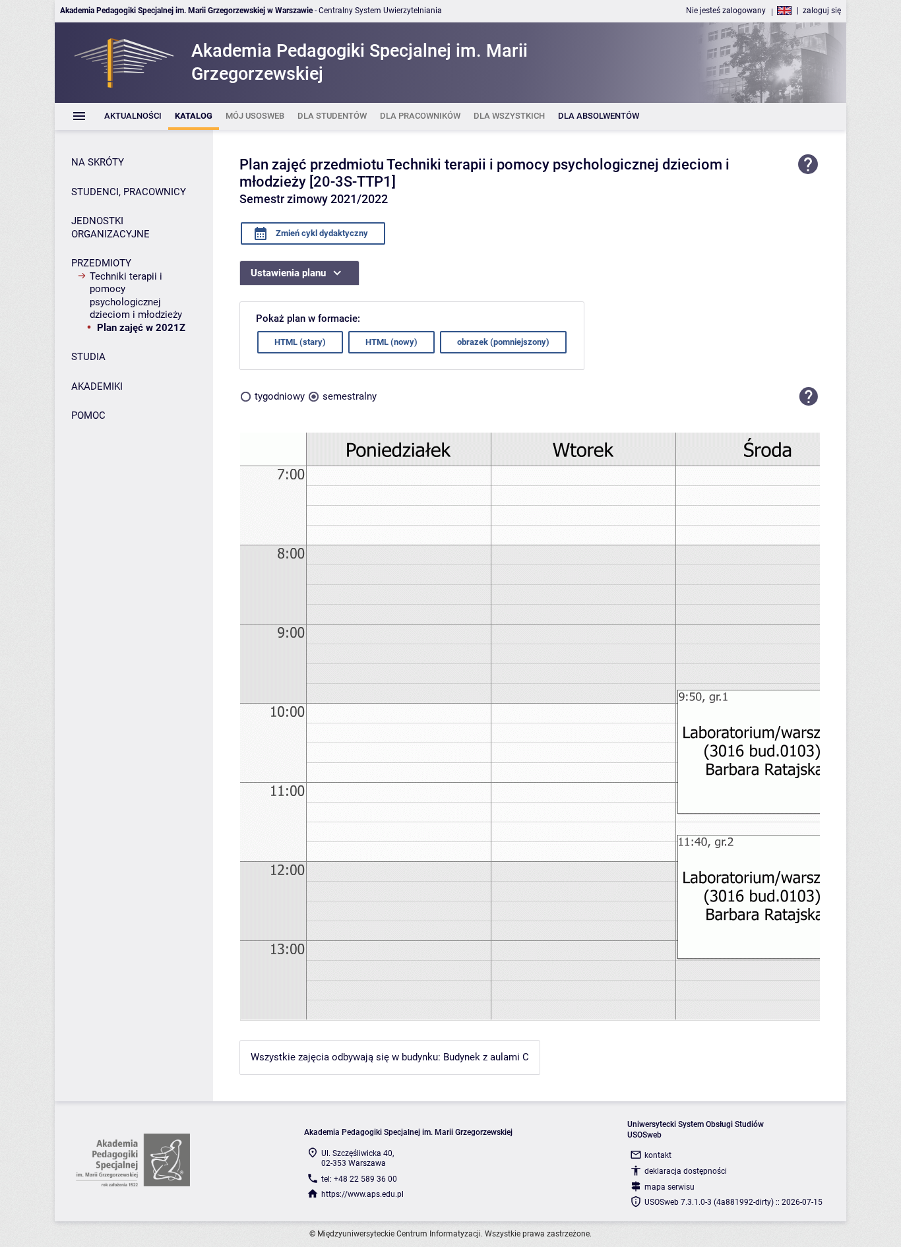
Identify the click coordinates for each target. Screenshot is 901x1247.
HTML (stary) (300, 342)
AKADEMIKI (97, 386)
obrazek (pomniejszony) (503, 342)
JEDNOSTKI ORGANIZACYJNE (110, 227)
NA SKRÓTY (97, 162)
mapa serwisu (669, 1187)
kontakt (657, 1155)
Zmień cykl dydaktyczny (321, 233)
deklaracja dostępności (685, 1171)
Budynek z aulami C (486, 1057)
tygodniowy (280, 396)
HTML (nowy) (391, 342)
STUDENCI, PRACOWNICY (128, 192)
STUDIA (88, 357)
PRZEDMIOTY (101, 263)
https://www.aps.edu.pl (362, 1194)
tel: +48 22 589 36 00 (359, 1179)
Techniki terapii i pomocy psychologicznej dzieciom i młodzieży (136, 295)
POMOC (88, 415)
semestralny (350, 396)
